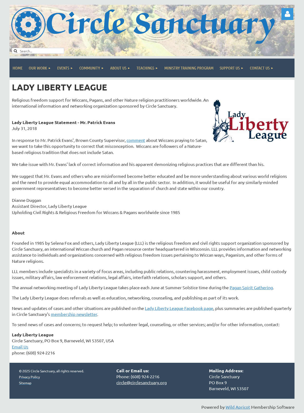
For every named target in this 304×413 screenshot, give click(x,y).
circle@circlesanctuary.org (141, 382)
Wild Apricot (238, 406)
